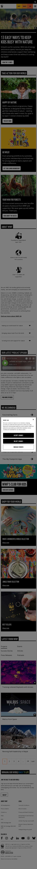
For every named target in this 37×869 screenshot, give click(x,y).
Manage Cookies (18, 447)
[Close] (33, 419)
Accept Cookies (18, 435)
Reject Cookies (18, 441)
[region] (18, 434)
